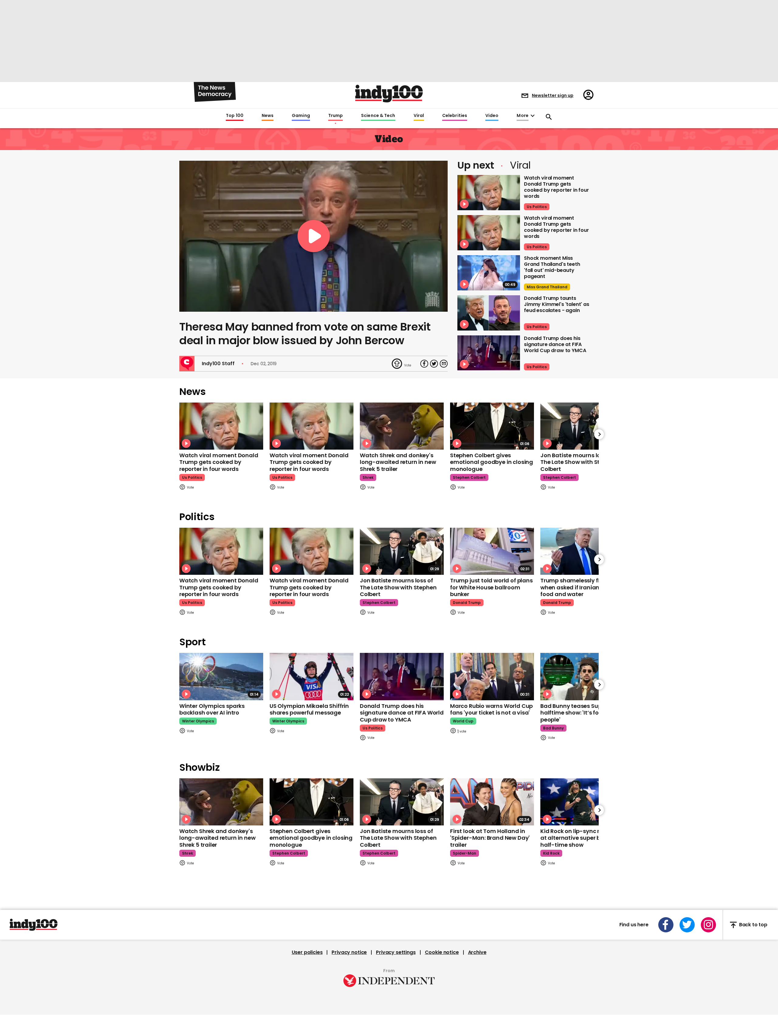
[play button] (313, 236)
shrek (368, 477)
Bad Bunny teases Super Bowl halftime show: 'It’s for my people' (580, 712)
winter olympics (198, 721)
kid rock (551, 853)
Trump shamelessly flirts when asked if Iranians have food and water (579, 587)
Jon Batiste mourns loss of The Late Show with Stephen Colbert (578, 462)
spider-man (464, 853)
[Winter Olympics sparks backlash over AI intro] (221, 676)
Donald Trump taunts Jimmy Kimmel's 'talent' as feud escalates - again (556, 304)
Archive (477, 952)
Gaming (301, 115)
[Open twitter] (687, 924)
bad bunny (553, 728)
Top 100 (234, 115)
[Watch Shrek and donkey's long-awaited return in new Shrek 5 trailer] (402, 426)
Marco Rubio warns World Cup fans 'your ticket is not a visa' (491, 709)
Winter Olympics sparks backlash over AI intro (212, 709)
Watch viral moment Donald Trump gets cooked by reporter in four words (556, 187)
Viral (419, 115)
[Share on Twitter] (434, 364)
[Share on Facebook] (424, 364)
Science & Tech (378, 115)
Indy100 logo (389, 93)
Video (491, 115)
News (268, 115)
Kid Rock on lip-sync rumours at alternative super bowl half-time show (580, 838)
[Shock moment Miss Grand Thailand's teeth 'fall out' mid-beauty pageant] (488, 272)
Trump (335, 115)
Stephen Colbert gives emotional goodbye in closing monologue (491, 462)
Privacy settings (395, 952)
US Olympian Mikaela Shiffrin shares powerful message (309, 709)
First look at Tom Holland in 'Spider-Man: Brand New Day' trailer (490, 838)
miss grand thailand (547, 287)
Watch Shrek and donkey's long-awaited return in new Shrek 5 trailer (398, 462)
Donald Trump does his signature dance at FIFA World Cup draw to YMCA (555, 344)
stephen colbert (469, 477)
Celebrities (454, 115)
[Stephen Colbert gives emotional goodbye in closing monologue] (492, 426)
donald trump (467, 602)
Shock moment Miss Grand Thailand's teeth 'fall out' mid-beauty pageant (552, 267)
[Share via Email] (444, 364)
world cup (463, 721)
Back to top (753, 925)
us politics (537, 206)
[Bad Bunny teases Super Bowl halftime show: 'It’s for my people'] (582, 676)
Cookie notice (442, 952)
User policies (307, 952)
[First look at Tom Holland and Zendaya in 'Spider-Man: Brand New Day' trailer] (492, 801)
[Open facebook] (665, 924)
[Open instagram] (708, 924)
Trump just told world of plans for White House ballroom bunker (491, 587)
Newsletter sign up (552, 95)
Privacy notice (349, 952)
